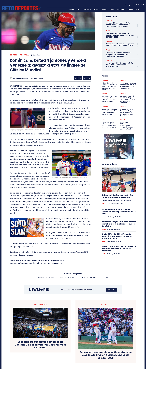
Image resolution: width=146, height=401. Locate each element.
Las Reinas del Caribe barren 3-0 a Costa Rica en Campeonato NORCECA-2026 (119, 65)
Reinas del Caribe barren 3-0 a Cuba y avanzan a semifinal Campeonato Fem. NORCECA (118, 25)
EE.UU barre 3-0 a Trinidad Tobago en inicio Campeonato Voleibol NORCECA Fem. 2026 (127, 112)
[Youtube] (144, 5)
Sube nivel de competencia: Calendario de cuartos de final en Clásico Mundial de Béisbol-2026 (106, 355)
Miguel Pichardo (22, 78)
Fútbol (122, 119)
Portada (24, 55)
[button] (129, 4)
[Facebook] (136, 5)
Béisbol (13, 55)
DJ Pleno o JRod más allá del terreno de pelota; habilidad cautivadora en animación (119, 248)
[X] (141, 5)
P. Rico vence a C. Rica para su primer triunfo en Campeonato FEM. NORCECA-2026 (120, 35)
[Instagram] (139, 5)
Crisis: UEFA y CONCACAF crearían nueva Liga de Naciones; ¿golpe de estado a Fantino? (127, 125)
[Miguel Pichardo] (11, 78)
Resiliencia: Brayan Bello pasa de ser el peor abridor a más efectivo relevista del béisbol (109, 125)
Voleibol (109, 31)
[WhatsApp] (89, 78)
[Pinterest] (85, 78)
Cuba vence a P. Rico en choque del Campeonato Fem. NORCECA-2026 (120, 45)
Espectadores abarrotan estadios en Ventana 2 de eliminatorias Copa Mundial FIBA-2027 (40, 344)
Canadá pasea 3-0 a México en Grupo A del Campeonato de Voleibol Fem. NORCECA (118, 54)
